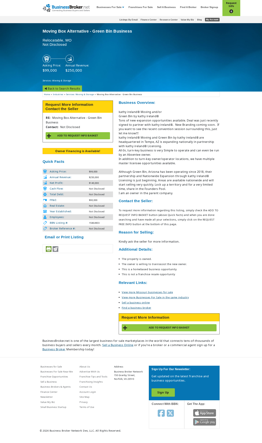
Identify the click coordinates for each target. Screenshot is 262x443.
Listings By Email (128, 20)
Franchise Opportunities (54, 376)
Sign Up (163, 392)
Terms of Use (86, 407)
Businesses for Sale (109, 7)
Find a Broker (188, 7)
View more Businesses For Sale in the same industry (155, 297)
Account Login (87, 391)
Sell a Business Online (117, 345)
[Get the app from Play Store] (204, 421)
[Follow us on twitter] (170, 412)
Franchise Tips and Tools (93, 376)
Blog (199, 20)
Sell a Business (166, 7)
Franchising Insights (91, 381)
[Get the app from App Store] (204, 412)
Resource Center (169, 20)
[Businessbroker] (66, 8)
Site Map (84, 396)
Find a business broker (136, 307)
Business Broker (54, 349)
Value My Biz (187, 20)
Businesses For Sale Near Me (56, 371)
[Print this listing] (49, 249)
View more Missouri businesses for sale (147, 292)
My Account (212, 19)
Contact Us (85, 386)
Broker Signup (209, 7)
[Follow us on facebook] (161, 412)
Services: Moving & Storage (57, 80)
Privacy (83, 402)
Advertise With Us (89, 371)
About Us (84, 366)
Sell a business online (136, 302)
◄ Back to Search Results (62, 88)
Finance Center (149, 20)
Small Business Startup (53, 407)
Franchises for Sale (141, 7)
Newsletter (46, 396)
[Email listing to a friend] (55, 249)
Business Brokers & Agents (55, 386)
